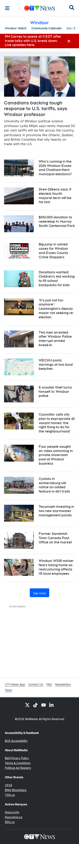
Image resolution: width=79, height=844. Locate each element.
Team (8, 690)
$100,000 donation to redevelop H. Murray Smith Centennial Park (57, 221)
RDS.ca (10, 822)
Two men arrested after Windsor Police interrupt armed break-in (55, 339)
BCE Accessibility (16, 740)
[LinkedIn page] (51, 704)
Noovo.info (12, 812)
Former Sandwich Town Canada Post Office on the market (55, 538)
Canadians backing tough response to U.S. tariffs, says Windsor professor (35, 108)
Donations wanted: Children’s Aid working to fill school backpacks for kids (57, 278)
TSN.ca (10, 795)
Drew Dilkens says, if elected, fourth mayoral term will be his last (55, 195)
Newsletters (63, 684)
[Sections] (7, 8)
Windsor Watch (16, 28)
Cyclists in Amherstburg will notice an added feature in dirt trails (54, 485)
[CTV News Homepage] (39, 8)
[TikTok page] (35, 704)
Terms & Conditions (17, 763)
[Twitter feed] (27, 704)
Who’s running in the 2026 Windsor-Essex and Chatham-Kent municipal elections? (55, 168)
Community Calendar (46, 28)
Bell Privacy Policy (17, 758)
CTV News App (15, 684)
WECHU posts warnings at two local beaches (56, 364)
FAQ (49, 684)
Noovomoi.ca (13, 817)
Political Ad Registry (18, 768)
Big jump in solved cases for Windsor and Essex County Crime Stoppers (53, 250)
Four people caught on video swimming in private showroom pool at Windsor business (56, 455)
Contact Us (35, 684)
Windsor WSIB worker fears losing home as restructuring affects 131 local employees (56, 567)
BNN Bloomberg (15, 790)
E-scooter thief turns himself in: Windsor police (55, 391)
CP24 (8, 785)
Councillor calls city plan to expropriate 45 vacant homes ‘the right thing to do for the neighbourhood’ (57, 423)
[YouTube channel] (43, 704)
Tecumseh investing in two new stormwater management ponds (56, 511)
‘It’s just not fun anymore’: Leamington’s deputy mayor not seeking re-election (56, 308)
